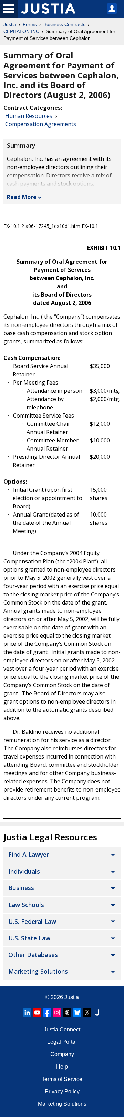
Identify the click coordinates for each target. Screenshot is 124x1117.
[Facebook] (47, 1012)
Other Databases (33, 955)
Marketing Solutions (38, 971)
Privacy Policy (62, 1091)
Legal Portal (62, 1042)
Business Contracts (64, 24)
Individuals (24, 871)
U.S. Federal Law (32, 921)
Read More (22, 197)
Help (62, 1067)
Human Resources (28, 116)
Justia (9, 24)
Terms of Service (62, 1079)
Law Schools (26, 904)
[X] (87, 1012)
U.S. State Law (29, 938)
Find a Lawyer (28, 854)
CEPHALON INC (21, 31)
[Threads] (67, 1012)
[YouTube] (37, 1012)
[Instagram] (57, 1012)
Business (21, 888)
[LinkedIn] (27, 1012)
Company (62, 1054)
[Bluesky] (77, 1012)
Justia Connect (62, 1029)
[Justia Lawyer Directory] (97, 1012)
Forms (30, 24)
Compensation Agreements (40, 124)
